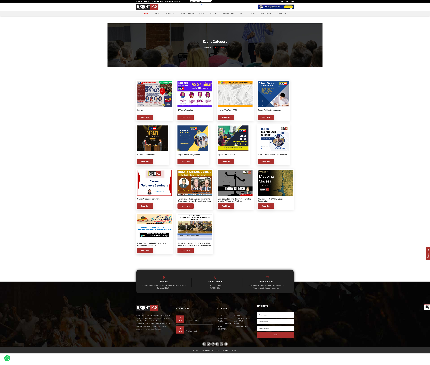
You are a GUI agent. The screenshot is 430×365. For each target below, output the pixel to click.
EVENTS (242, 13)
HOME (146, 13)
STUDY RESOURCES (187, 13)
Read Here (145, 117)
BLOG (253, 13)
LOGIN (292, 1)
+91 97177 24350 (143, 1)
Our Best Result (191, 320)
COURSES (157, 13)
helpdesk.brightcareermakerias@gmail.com (167, 1)
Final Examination (192, 331)
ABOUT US (213, 13)
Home (206, 47)
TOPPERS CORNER (228, 13)
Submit (275, 335)
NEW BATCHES (170, 13)
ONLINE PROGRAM (265, 13)
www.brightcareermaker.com (268, 288)
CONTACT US (281, 13)
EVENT (237, 324)
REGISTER (284, 1)
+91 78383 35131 (215, 288)
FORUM (201, 13)
